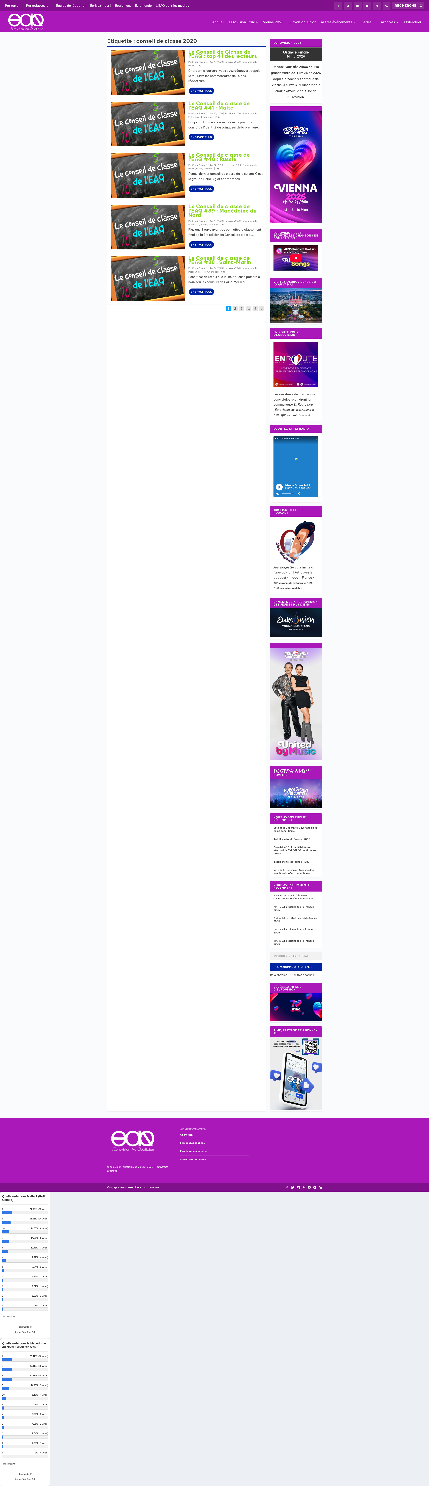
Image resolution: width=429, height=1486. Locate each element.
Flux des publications (192, 1142)
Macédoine (193, 224)
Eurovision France (243, 22)
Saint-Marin (202, 272)
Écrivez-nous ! (100, 6)
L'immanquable (249, 62)
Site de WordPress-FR (193, 1159)
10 (216, 117)
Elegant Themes (126, 1187)
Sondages (208, 117)
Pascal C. (203, 62)
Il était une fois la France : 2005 (291, 839)
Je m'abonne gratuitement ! (296, 967)
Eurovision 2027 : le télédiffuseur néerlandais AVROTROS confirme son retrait (295, 850)
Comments (25, 1327)
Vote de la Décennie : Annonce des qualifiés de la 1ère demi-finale (293, 872)
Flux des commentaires (193, 1151)
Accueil (218, 22)
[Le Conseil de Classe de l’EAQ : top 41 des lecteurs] (148, 72)
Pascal (191, 65)
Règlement (123, 6)
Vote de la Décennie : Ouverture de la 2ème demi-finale (293, 897)
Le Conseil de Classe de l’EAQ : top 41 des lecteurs (222, 54)
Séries (366, 22)
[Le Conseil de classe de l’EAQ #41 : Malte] (148, 124)
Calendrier (412, 22)
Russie (199, 168)
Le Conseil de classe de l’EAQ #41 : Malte (219, 105)
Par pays (11, 6)
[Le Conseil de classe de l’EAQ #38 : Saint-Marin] (148, 278)
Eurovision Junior (302, 22)
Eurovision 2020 (233, 62)
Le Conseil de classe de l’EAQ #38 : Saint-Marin (219, 260)
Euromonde (143, 6)
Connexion (186, 1134)
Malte (191, 117)
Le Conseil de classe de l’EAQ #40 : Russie (219, 157)
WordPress (154, 1187)
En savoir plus (201, 90)
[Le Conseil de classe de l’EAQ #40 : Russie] (148, 175)
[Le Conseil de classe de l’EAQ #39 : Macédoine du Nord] (148, 227)
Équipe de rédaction (71, 6)
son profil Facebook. (299, 415)
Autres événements (336, 22)
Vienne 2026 (273, 22)
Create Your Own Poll (25, 1332)
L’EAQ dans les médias (172, 6)
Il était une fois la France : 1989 (291, 861)
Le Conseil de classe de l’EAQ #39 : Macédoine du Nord (222, 210)
